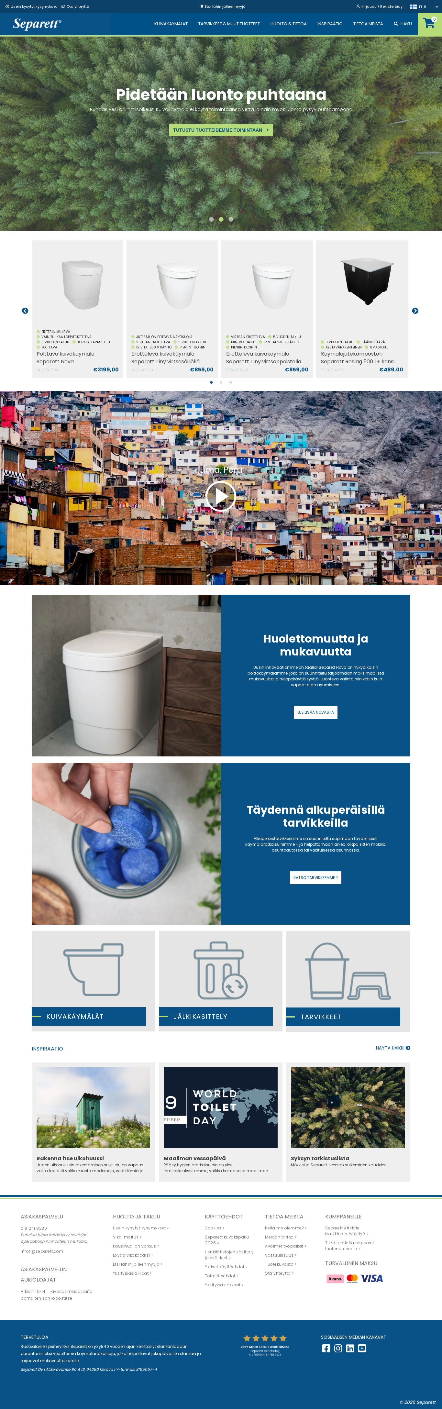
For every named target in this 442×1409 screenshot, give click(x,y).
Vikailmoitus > (127, 1237)
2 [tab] (221, 222)
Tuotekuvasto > (281, 1264)
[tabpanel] (221, 134)
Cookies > (215, 1228)
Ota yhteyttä (78, 6)
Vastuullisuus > (281, 1255)
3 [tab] (230, 222)
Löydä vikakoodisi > (133, 1255)
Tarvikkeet (321, 1016)
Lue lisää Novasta (315, 712)
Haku (406, 24)
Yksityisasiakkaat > (132, 1273)
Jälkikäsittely (200, 1016)
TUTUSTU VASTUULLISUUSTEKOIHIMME (218, 150)
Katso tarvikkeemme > (315, 877)
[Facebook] (326, 1350)
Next (415, 311)
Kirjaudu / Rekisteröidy (382, 6)
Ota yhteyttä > (279, 1273)
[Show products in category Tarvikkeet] (347, 981)
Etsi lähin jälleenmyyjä (225, 6)
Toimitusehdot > (222, 1276)
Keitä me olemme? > (286, 1228)
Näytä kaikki (391, 1048)
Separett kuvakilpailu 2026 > (227, 1240)
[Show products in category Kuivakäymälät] (93, 981)
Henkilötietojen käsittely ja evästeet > (229, 1254)
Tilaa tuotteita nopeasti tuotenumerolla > (349, 1245)
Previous (25, 311)
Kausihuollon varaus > (136, 1246)
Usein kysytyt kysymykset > (141, 1228)
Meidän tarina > (281, 1237)
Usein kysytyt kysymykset (34, 6)
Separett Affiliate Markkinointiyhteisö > (347, 1231)
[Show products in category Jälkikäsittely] (220, 981)
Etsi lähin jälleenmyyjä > (138, 1264)
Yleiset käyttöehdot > (226, 1267)
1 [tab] (211, 222)
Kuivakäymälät (75, 1016)
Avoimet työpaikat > (286, 1246)
